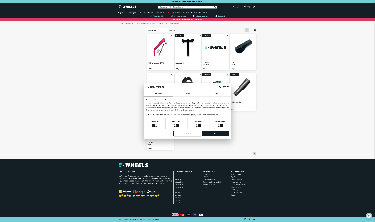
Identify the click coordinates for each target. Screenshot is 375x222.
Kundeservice (207, 174)
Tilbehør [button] (150, 13)
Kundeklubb (178, 179)
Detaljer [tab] (187, 93)
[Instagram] (245, 219)
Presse (205, 187)
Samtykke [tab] (158, 93)
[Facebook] (249, 219)
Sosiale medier (179, 187)
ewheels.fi (178, 197)
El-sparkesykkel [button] (131, 13)
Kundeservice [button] (203, 13)
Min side (177, 177)
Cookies (233, 195)
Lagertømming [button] (176, 13)
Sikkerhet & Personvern (238, 187)
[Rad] (251, 30)
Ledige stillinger (179, 184)
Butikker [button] (186, 13)
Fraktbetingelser (236, 190)
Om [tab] (217, 93)
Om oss (177, 174)
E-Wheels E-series (157, 23)
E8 (166, 23)
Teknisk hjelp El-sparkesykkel (212, 182)
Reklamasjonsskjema (238, 184)
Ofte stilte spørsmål (209, 179)
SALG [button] (167, 13)
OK (215, 133)
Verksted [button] (194, 13)
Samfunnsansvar (236, 179)
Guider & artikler (236, 174)
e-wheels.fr (178, 200)
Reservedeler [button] (159, 13)
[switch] (176, 125)
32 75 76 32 (206, 177)
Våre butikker (179, 182)
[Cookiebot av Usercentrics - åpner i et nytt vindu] (220, 87)
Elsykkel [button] (121, 13)
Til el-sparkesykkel (143, 23)
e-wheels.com (179, 203)
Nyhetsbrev (234, 177)
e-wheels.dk (178, 192)
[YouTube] (254, 219)
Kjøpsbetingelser (236, 182)
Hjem (121, 23)
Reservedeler (129, 23)
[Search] (215, 7)
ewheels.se (178, 190)
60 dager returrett (236, 192)
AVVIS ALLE (187, 133)
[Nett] (254, 30)
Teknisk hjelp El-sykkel (210, 184)
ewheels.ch (178, 195)
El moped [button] (142, 13)
